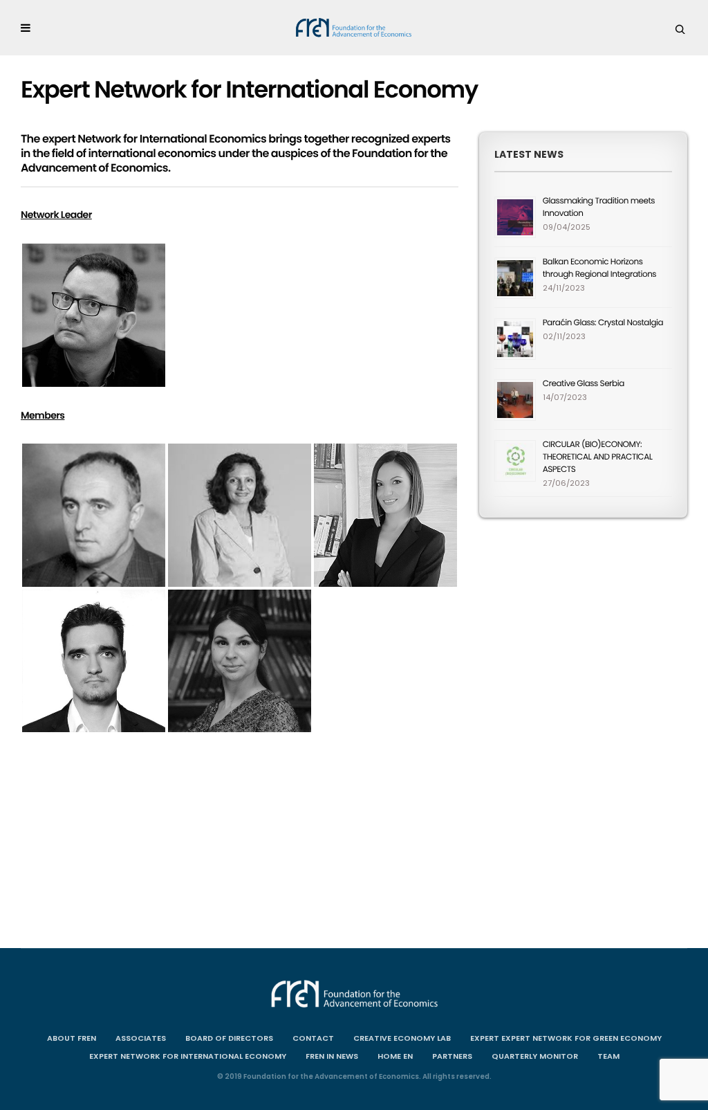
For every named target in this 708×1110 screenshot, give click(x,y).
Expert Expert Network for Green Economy (566, 1038)
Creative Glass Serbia (583, 384)
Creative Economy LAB (402, 1038)
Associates (140, 1038)
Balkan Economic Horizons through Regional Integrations (599, 268)
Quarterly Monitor (535, 1056)
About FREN (71, 1038)
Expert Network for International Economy (187, 1056)
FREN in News (332, 1056)
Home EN (395, 1056)
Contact (313, 1038)
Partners (452, 1056)
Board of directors (229, 1038)
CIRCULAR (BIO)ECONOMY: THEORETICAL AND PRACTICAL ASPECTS (598, 457)
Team (608, 1056)
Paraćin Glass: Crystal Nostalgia (603, 323)
